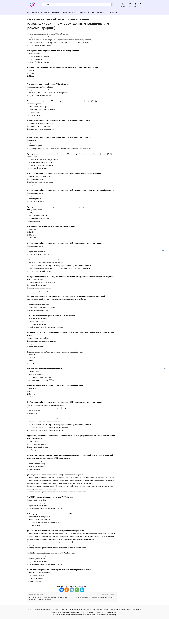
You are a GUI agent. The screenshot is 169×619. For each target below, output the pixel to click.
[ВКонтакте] (61, 589)
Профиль (122, 7)
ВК (130, 7)
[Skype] (82, 589)
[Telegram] (72, 589)
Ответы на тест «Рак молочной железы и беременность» (95, 597)
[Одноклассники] (66, 589)
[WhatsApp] (77, 589)
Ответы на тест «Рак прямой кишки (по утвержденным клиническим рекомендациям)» (48, 598)
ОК (135, 7)
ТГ (140, 7)
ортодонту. (112, 615)
